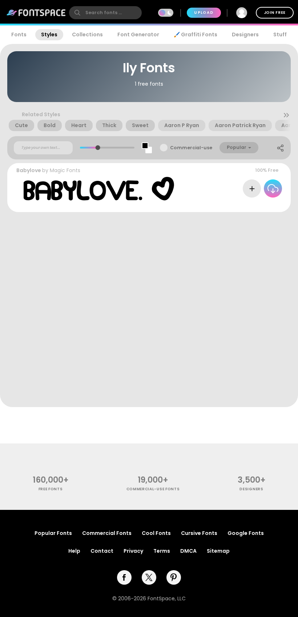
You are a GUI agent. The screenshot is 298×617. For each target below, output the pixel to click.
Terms (161, 551)
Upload (203, 12)
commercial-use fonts (153, 489)
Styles (49, 34)
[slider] (98, 147)
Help (74, 551)
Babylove (28, 170)
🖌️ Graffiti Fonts (195, 34)
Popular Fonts (53, 533)
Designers (245, 34)
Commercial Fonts (107, 533)
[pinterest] (173, 577)
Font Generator (138, 34)
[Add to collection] (252, 188)
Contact (101, 551)
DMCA (188, 551)
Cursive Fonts (199, 533)
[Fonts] (36, 12)
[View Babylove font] (99, 188)
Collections (87, 34)
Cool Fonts (156, 533)
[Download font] (273, 188)
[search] (105, 12)
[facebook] (124, 577)
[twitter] (149, 577)
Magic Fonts (65, 170)
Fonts (19, 34)
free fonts (51, 489)
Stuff (280, 34)
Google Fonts (245, 533)
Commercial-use (191, 148)
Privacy (133, 551)
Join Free (275, 12)
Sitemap (218, 551)
